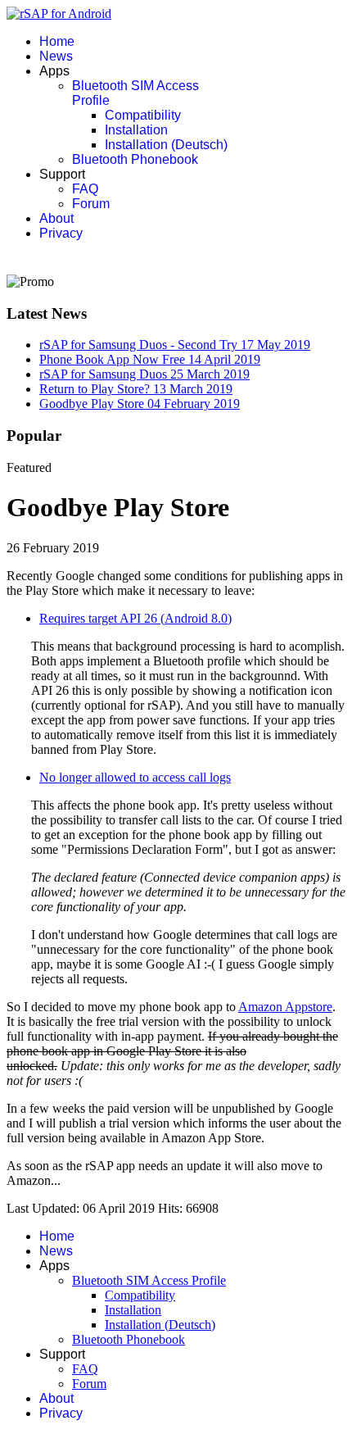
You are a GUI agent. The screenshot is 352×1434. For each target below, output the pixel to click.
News (56, 56)
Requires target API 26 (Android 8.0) (135, 618)
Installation (136, 130)
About (56, 218)
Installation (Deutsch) (166, 145)
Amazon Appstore (285, 1007)
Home (56, 41)
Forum (91, 204)
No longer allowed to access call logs (135, 777)
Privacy (61, 233)
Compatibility (143, 115)
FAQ (85, 189)
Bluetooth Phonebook (135, 159)
